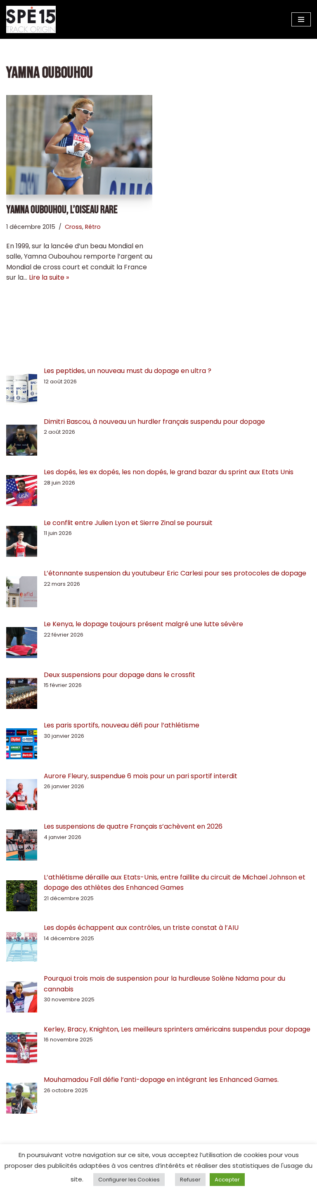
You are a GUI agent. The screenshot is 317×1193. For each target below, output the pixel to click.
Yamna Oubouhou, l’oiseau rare (62, 210)
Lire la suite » (49, 277)
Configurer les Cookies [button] (129, 1179)
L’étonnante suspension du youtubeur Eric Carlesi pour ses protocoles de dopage (175, 573)
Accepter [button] (227, 1179)
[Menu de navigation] (301, 19)
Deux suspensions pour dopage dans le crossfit (119, 675)
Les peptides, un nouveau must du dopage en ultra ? (127, 370)
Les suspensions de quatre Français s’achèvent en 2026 (133, 826)
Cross (73, 227)
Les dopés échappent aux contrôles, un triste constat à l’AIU (141, 927)
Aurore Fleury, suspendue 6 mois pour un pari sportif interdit (140, 776)
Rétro (93, 227)
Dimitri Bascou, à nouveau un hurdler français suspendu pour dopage (154, 421)
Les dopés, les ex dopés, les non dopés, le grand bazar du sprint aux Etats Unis (168, 472)
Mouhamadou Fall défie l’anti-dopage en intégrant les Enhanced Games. (161, 1079)
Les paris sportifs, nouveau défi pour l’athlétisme (121, 725)
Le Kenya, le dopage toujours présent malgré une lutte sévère (143, 624)
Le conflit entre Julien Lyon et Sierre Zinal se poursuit (129, 523)
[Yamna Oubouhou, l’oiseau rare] (79, 145)
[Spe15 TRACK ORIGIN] (31, 19)
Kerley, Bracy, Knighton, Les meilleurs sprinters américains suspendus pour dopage (177, 1029)
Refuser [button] (190, 1179)
